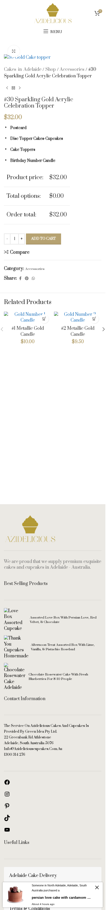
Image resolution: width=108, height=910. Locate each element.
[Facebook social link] (20, 278)
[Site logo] (52, 13)
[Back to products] (13, 88)
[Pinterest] (7, 808)
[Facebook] (7, 784)
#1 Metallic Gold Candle (28, 331)
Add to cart (43, 238)
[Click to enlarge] (14, 51)
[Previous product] (7, 88)
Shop (50, 69)
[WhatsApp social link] (33, 278)
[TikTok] (7, 820)
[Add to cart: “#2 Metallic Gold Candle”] (94, 318)
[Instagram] (7, 796)
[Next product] (20, 88)
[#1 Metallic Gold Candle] (27, 317)
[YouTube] (7, 831)
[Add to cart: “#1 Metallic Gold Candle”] (44, 318)
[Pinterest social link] (26, 278)
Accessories (72, 69)
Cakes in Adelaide (22, 69)
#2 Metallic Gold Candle (77, 331)
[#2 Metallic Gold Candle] (77, 317)
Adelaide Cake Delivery (33, 876)
